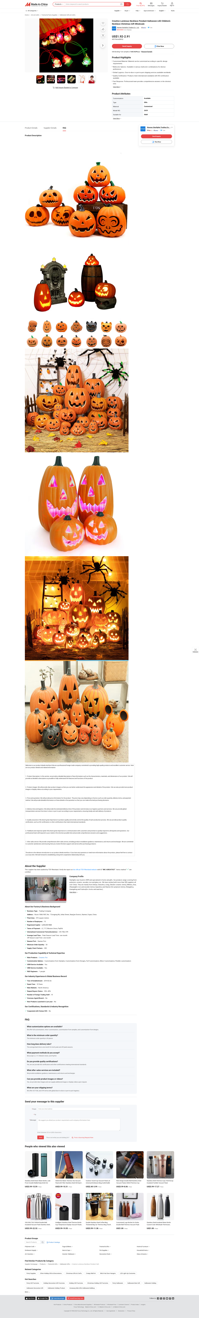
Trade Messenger (57, 1298)
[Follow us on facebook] (158, 1298)
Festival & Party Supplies (49, 15)
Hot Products (57, 1304)
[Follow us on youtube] (167, 1298)
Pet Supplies (103, 1250)
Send (40, 1137)
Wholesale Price (111, 1304)
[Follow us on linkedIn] (173, 1298)
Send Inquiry (127, 46)
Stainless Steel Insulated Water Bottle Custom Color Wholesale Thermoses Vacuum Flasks (159, 1224)
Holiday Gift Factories (76, 1283)
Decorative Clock (105, 1254)
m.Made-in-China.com (104, 1307)
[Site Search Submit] (127, 4)
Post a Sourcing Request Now (82, 1137)
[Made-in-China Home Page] (36, 4)
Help (137, 11)
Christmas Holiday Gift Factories (97, 1283)
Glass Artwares (142, 1254)
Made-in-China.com (90, 1307)
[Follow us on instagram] (164, 1298)
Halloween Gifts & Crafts (67, 15)
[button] (121, 4)
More (27, 1292)
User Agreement (110, 1311)
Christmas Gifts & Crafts (74, 1273)
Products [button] (58, 4)
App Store (30, 1298)
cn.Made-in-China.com (119, 1307)
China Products (67, 1304)
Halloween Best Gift (133, 1283)
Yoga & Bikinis (66, 1246)
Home (27, 15)
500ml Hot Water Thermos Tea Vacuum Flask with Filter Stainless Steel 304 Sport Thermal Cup (68, 1183)
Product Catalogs (54, 1242)
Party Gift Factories (33, 1283)
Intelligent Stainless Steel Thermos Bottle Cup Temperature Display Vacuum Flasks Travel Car (68, 1224)
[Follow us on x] (161, 1298)
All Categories (32, 11)
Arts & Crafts (35, 15)
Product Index (135, 1304)
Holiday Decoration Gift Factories (54, 1283)
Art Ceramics (29, 1254)
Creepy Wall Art (91, 1273)
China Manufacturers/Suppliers (83, 1304)
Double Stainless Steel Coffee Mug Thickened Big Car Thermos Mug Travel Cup (98, 1224)
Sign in (172, 5)
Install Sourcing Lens (76, 1298)
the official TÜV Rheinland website (85, 869)
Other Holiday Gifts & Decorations (51, 1273)
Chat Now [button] (160, 46)
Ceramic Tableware (68, 1254)
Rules (173, 11)
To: (35, 1115)
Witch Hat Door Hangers (108, 1273)
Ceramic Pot (43, 957)
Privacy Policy (131, 1311)
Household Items (142, 1250)
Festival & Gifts (104, 1246)
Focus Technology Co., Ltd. (85, 1311)
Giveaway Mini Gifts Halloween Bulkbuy (82, 1288)
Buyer (126, 11)
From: (34, 1109)
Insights (143, 1304)
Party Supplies (31, 1273)
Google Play (43, 1298)
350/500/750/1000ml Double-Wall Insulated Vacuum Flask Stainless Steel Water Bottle (37, 1224)
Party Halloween (117, 1283)
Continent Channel (123, 1304)
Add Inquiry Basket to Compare (66, 87)
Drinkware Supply (30, 1250)
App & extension (149, 11)
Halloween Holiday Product (56, 1288)
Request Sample (146, 51)
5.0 (149, 130)
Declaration (121, 1311)
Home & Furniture (142, 1246)
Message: (33, 1120)
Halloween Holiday (150, 1283)
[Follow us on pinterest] (170, 1298)
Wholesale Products (99, 1304)
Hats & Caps (66, 1250)
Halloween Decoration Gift (35, 1288)
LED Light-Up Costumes (127, 1273)
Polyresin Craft (29, 1246)
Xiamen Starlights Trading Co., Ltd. (128, 27)
